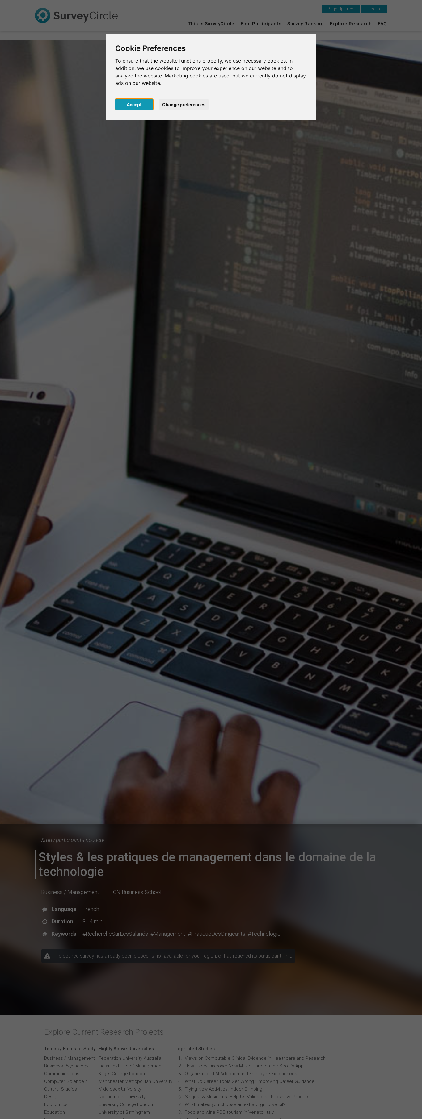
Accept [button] (134, 104)
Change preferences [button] (183, 104)
